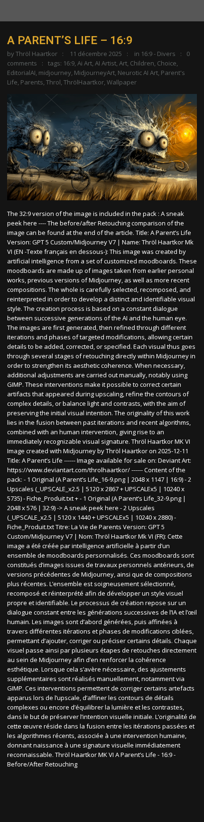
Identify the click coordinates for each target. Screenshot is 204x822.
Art (123, 63)
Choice (166, 63)
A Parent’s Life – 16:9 (70, 40)
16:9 (68, 63)
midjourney (54, 72)
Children (142, 63)
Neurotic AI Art (138, 72)
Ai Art (84, 63)
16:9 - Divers (158, 53)
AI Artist (105, 63)
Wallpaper (122, 82)
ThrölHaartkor (84, 82)
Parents (31, 82)
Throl (53, 82)
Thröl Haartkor (36, 53)
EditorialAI (21, 72)
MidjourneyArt (94, 72)
